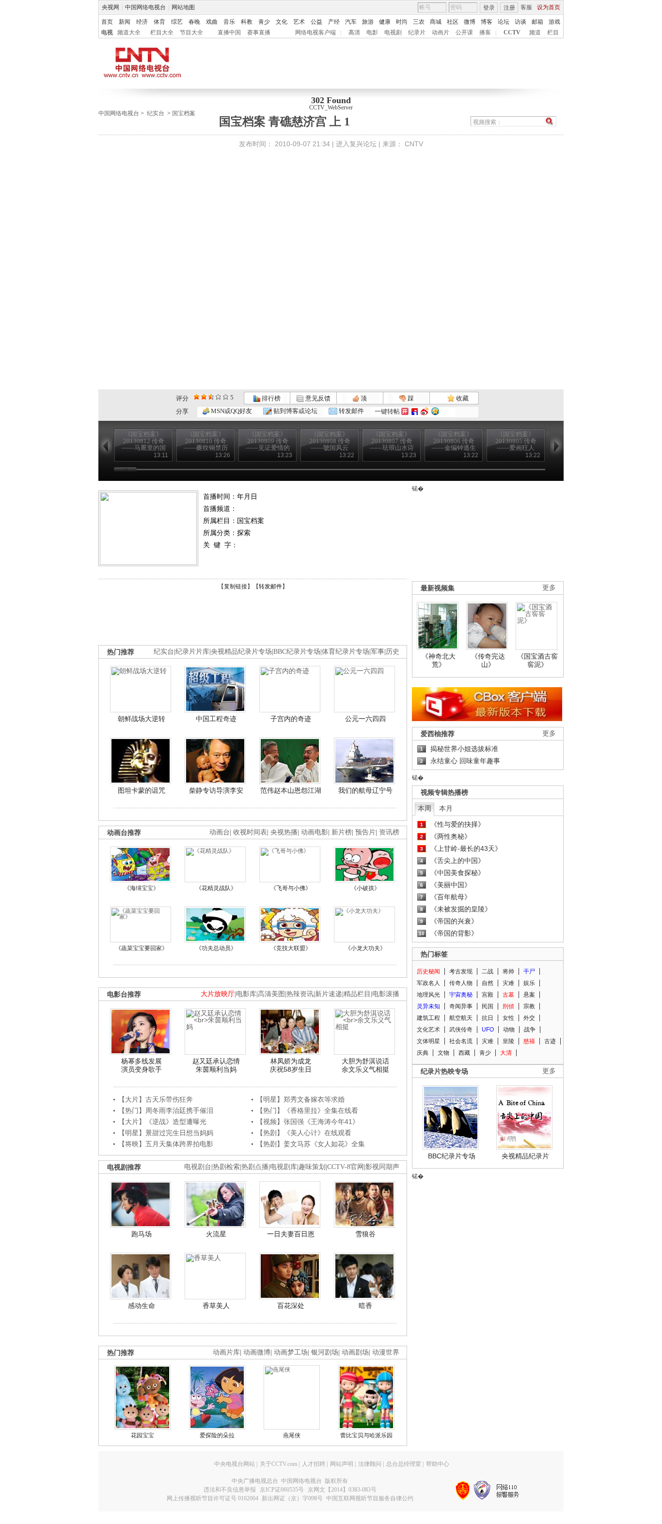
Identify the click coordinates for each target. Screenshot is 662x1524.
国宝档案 (183, 113)
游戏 (554, 21)
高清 (354, 32)
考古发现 (461, 971)
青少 (264, 21)
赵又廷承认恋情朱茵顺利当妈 (216, 1065)
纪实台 (155, 113)
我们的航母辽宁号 (365, 790)
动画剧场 (355, 1352)
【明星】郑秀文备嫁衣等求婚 (300, 1099)
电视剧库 (283, 1166)
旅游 (368, 21)
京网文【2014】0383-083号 (342, 1489)
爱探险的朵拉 (217, 1435)
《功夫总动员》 (216, 948)
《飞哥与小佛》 (290, 888)
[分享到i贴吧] (414, 411)
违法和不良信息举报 (230, 1489)
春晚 (194, 21)
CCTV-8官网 (345, 1166)
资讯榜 (389, 832)
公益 (316, 21)
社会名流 (461, 1041)
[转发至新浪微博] (424, 411)
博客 (486, 21)
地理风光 (428, 994)
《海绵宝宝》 (141, 888)
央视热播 (284, 832)
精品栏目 (357, 994)
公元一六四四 (365, 719)
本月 (446, 808)
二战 (487, 971)
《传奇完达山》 (488, 660)
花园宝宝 (142, 1435)
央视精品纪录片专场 (241, 651)
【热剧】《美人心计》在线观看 (303, 1133)
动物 (509, 1029)
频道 (535, 32)
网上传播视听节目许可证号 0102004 (212, 1498)
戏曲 (212, 21)
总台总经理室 (403, 1464)
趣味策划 (312, 1166)
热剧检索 (226, 1166)
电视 (107, 32)
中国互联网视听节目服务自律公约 (369, 1498)
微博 (469, 21)
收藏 (462, 398)
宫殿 (487, 994)
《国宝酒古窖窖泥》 (537, 660)
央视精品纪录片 (525, 1156)
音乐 (229, 21)
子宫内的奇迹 (290, 719)
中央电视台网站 (234, 1464)
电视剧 (393, 32)
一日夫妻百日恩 (291, 1234)
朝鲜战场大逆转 (141, 719)
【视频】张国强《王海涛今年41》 (307, 1121)
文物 (443, 1052)
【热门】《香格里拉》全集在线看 (307, 1110)
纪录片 (417, 32)
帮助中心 (437, 1464)
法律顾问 (369, 1464)
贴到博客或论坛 (294, 411)
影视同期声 (382, 1166)
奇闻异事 (461, 1006)
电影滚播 (385, 994)
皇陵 (508, 1041)
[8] (218, 397)
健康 (385, 21)
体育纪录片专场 (345, 651)
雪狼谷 (365, 1234)
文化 (281, 21)
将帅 (508, 971)
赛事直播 (258, 32)
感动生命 (141, 1305)
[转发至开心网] (405, 411)
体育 (159, 21)
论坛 (503, 21)
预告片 (365, 832)
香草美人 (216, 1305)
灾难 (508, 983)
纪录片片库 (192, 651)
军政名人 (428, 983)
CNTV (414, 144)
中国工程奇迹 (216, 719)
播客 (485, 32)
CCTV (512, 32)
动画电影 (314, 832)
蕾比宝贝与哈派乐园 (366, 1435)
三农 (419, 21)
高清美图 (271, 994)
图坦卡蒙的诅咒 (141, 790)
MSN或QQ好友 (230, 411)
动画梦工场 (291, 1352)
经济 (142, 21)
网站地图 (183, 7)
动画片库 (226, 1352)
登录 (489, 7)
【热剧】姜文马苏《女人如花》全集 (310, 1144)
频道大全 (129, 32)
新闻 (124, 21)
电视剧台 (197, 1166)
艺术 (299, 21)
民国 (487, 1006)
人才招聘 (313, 1464)
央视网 (110, 7)
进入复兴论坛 (356, 144)
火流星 (216, 1234)
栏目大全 (161, 32)
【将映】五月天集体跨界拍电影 (165, 1144)
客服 (526, 7)
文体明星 (428, 1041)
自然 (487, 983)
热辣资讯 (300, 994)
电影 (372, 32)
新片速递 (328, 994)
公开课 (464, 32)
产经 (334, 21)
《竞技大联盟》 (290, 948)
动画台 (219, 832)
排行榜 (270, 398)
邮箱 (537, 21)
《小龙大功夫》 (365, 948)
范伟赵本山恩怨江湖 (290, 790)
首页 (107, 21)
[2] (196, 397)
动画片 (440, 32)
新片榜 (341, 832)
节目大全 (191, 32)
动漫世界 (385, 1352)
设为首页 (548, 7)
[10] (225, 397)
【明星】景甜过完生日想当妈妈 (165, 1133)
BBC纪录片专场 (296, 651)
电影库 (246, 994)
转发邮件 (350, 411)
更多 (549, 587)
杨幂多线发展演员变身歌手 (141, 1065)
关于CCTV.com (278, 1464)
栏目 (553, 32)
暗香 (365, 1305)
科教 (246, 21)
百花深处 (290, 1305)
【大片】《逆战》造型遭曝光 (162, 1121)
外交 (529, 1018)
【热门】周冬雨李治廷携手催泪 (165, 1110)
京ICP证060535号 (282, 1489)
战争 (530, 1029)
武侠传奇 (461, 1029)
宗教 (529, 1006)
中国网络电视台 (145, 7)
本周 (424, 808)
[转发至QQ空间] (435, 411)
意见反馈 (317, 398)
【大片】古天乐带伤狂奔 (155, 1099)
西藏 (464, 1052)
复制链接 (235, 586)
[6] (211, 397)
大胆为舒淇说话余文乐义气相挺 (365, 1065)
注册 (509, 7)
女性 (508, 1018)
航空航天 (461, 1018)
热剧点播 (254, 1166)
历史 (392, 651)
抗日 (487, 1018)
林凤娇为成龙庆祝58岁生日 (291, 1065)
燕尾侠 (291, 1435)
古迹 (550, 1041)
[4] (203, 397)
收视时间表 (250, 832)
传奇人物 (461, 983)
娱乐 (529, 983)
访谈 (520, 21)
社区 (452, 21)
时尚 (402, 21)
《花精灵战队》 (216, 888)
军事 (377, 651)
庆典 (422, 1052)
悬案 (529, 994)
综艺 (177, 21)
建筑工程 (428, 1018)
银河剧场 (324, 1352)
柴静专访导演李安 (216, 790)
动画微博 (256, 1352)
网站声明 (341, 1464)
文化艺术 (428, 1029)
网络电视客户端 (315, 32)
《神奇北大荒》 (439, 660)
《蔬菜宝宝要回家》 (141, 948)
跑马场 (141, 1234)
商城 (435, 21)
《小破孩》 (365, 888)
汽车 (351, 21)
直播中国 (229, 32)
